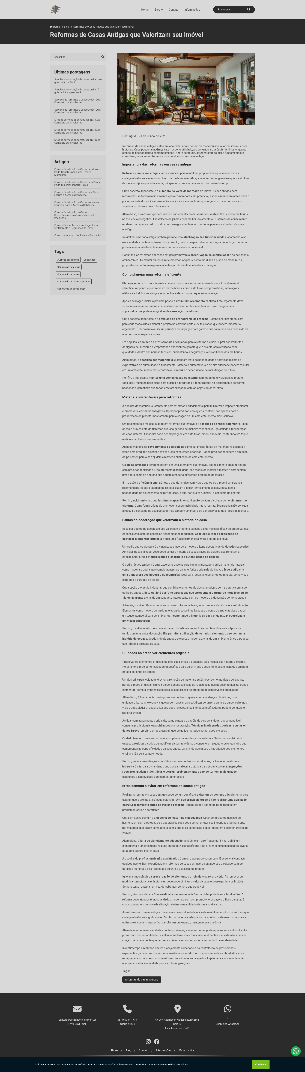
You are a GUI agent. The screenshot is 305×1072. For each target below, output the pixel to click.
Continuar (260, 1064)
